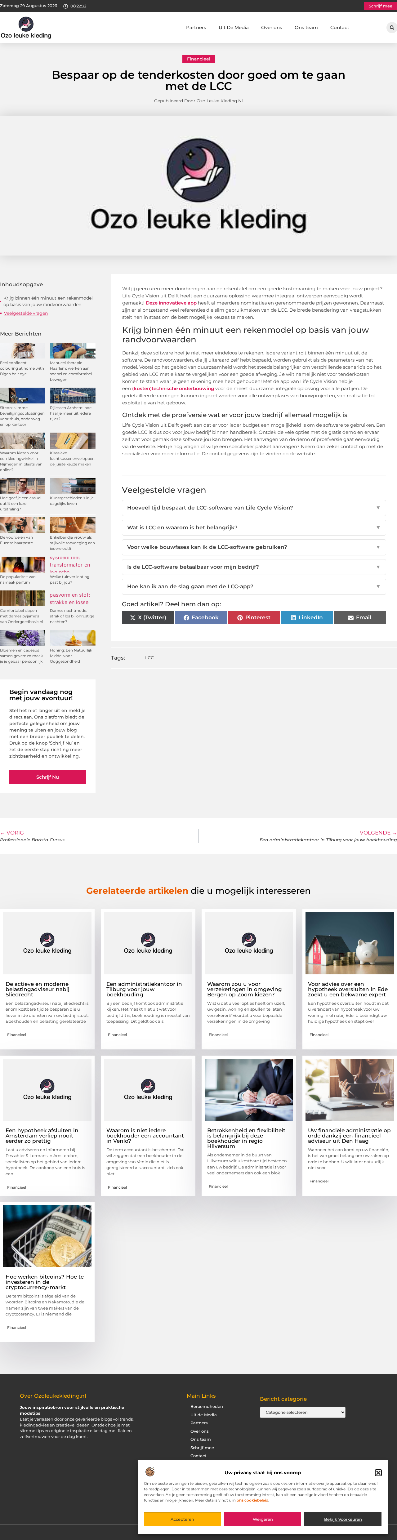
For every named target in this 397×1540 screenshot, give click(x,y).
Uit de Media (203, 1415)
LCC (149, 658)
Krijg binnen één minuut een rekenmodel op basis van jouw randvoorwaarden (48, 301)
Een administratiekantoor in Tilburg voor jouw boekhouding (144, 989)
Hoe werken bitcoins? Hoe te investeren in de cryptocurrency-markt (45, 1282)
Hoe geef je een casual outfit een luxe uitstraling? (20, 503)
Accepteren (182, 1519)
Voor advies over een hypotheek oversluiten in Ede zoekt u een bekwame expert (348, 989)
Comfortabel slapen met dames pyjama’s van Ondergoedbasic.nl (21, 616)
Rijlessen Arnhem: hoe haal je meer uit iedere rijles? (70, 413)
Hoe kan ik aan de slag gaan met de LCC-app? (254, 586)
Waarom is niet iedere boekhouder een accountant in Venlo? (145, 1135)
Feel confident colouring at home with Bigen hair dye (22, 368)
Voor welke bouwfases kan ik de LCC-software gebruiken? (254, 547)
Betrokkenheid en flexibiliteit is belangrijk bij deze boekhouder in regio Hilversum (246, 1138)
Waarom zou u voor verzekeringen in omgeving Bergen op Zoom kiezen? (244, 989)
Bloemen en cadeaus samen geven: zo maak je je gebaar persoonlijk (21, 656)
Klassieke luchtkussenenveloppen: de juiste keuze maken (73, 458)
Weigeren (263, 1519)
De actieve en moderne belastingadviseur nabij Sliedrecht (37, 989)
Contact (339, 27)
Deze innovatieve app (171, 303)
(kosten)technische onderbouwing (173, 388)
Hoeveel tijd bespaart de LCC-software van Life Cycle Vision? (254, 508)
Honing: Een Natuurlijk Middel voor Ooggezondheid (71, 656)
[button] (378, 1473)
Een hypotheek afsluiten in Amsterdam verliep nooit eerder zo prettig (42, 1135)
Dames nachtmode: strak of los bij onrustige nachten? (72, 616)
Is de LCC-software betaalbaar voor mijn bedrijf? (254, 567)
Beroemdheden (206, 1406)
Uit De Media (234, 27)
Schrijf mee (202, 1447)
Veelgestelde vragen (26, 313)
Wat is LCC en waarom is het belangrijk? (254, 527)
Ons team (306, 27)
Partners (196, 27)
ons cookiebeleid (252, 1500)
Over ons (271, 27)
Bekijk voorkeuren (343, 1519)
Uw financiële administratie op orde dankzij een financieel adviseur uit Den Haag (349, 1135)
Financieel (198, 59)
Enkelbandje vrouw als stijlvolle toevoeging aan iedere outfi (72, 543)
